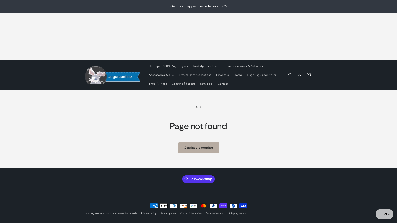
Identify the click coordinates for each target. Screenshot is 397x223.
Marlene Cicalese (104, 213)
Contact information (191, 213)
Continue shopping (198, 147)
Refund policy (168, 213)
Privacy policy (149, 213)
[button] (290, 74)
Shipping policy (237, 213)
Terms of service (215, 213)
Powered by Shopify (126, 213)
